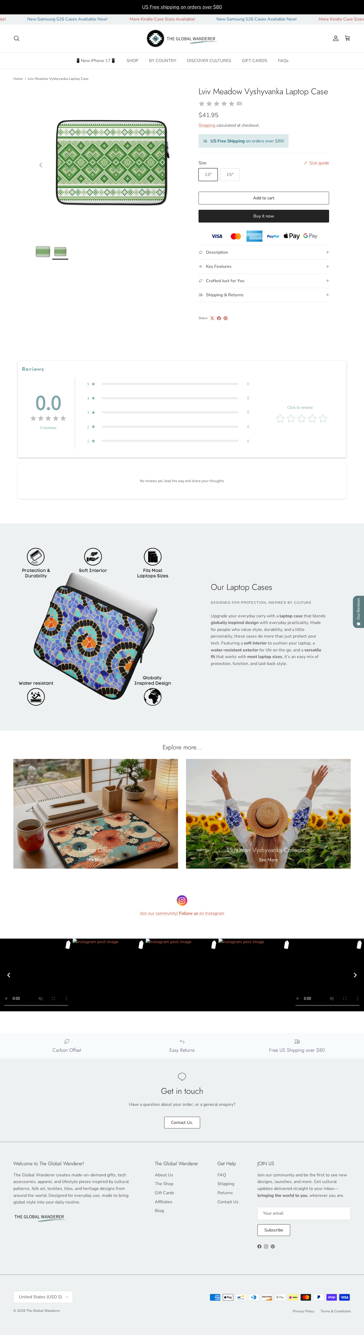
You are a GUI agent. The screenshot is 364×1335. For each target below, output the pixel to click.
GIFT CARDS (254, 61)
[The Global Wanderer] (182, 38)
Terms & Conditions (336, 1311)
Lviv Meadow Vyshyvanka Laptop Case (58, 78)
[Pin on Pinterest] (226, 318)
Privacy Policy (303, 1311)
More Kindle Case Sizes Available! (128, 19)
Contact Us (227, 1202)
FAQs (283, 61)
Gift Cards (164, 1193)
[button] (168, 384)
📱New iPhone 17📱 (95, 61)
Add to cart (263, 198)
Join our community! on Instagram (182, 913)
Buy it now (263, 216)
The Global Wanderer (43, 1310)
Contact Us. (182, 1122)
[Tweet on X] (212, 318)
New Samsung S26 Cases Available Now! (223, 19)
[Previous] (9, 975)
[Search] (16, 38)
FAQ (221, 1175)
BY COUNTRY (162, 61)
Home (18, 78)
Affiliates (163, 1202)
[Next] (355, 975)
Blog (159, 1211)
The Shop (164, 1184)
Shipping (207, 125)
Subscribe (273, 1230)
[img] (217, 104)
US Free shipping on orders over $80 (182, 7)
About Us (164, 1175)
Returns (225, 1193)
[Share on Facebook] (219, 318)
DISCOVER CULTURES (209, 61)
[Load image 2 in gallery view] (111, 162)
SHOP (132, 61)
